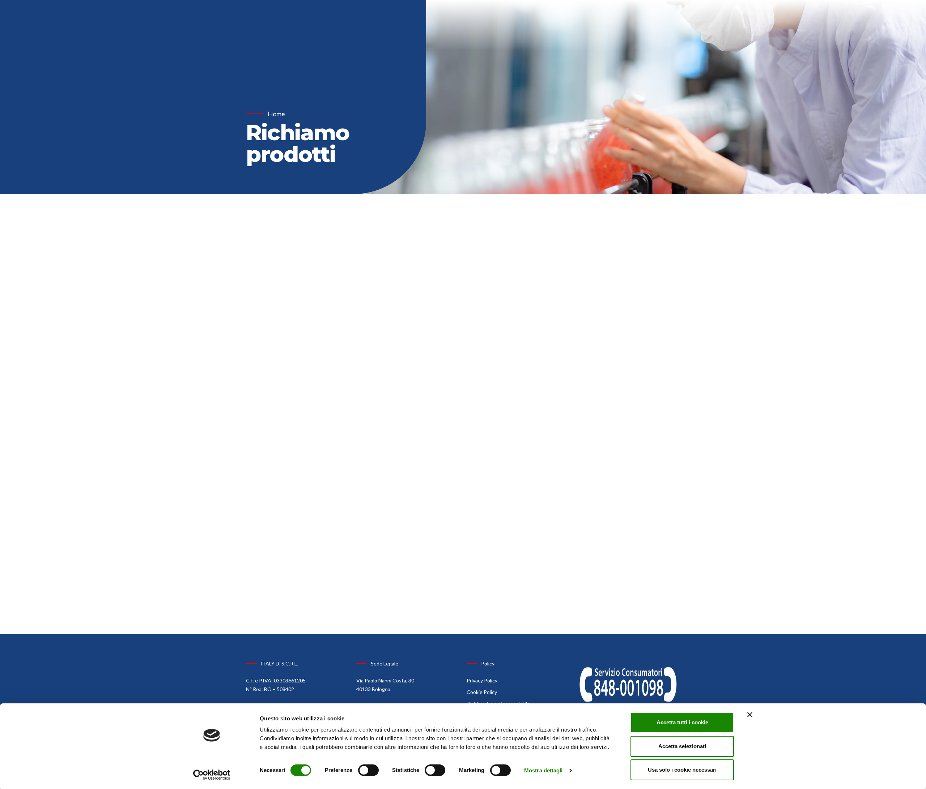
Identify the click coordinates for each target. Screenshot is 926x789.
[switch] (368, 770)
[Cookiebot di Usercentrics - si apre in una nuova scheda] (211, 774)
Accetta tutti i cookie (682, 722)
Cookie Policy (482, 692)
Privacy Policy (482, 680)
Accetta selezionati (682, 746)
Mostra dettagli (543, 770)
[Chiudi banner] (749, 714)
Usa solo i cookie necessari (682, 770)
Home (276, 114)
